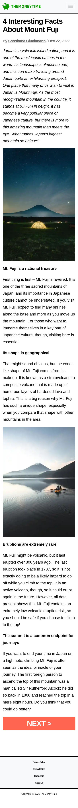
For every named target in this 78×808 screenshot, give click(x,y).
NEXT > (39, 723)
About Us (39, 783)
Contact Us (39, 776)
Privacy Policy (39, 762)
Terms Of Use (39, 769)
